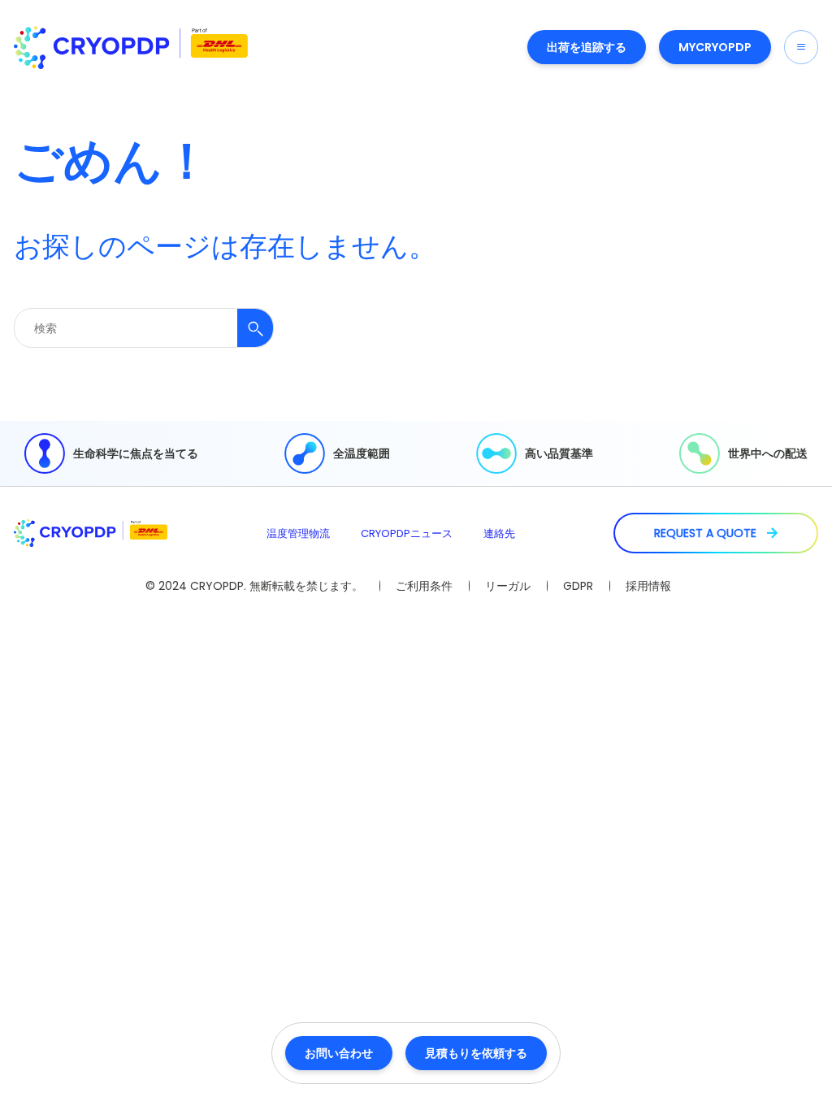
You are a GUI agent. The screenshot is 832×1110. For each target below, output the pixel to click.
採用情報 (648, 586)
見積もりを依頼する (476, 1053)
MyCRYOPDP (715, 47)
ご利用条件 (424, 586)
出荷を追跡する (586, 47)
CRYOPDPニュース (407, 533)
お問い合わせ (339, 1053)
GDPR (578, 586)
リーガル (508, 586)
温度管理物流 (298, 533)
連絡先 (499, 533)
